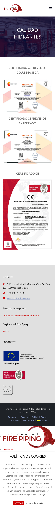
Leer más (38, 503)
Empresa (24, 417)
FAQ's (6, 331)
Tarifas (44, 417)
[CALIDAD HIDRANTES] (27, 95)
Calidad (34, 417)
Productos (12, 417)
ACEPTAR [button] (19, 503)
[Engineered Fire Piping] (12, 8)
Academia (15, 420)
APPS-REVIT (28, 420)
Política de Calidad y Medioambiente (21, 315)
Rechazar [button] (29, 503)
